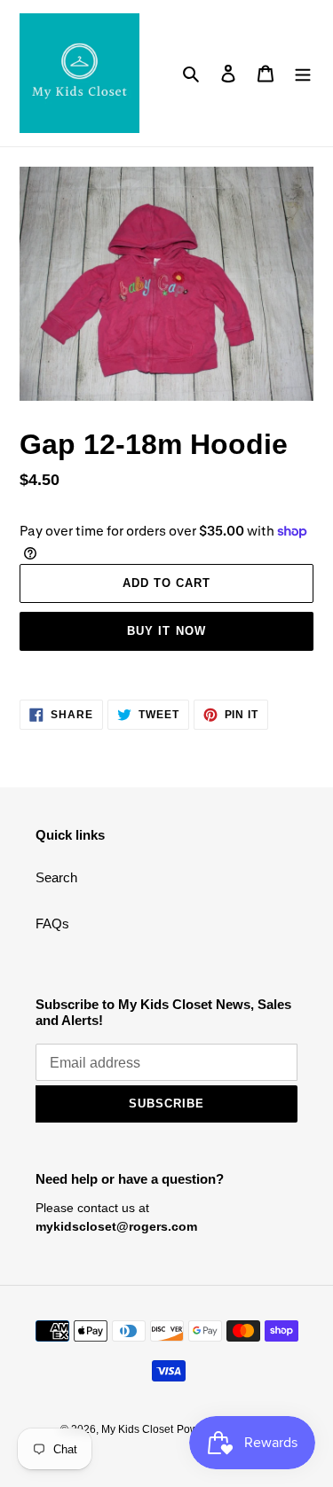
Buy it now (166, 631)
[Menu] (302, 73)
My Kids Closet (137, 1429)
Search (56, 877)
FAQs (52, 923)
